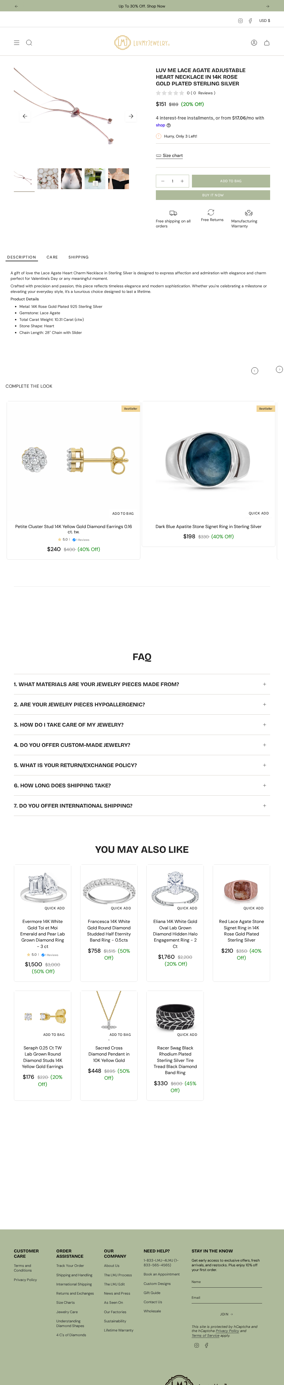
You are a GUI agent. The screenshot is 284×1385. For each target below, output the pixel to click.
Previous (25, 116)
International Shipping (74, 1284)
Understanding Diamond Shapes (70, 1323)
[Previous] (16, 6)
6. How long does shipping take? (62, 785)
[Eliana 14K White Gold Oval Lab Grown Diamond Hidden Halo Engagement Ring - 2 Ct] (175, 890)
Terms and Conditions (23, 1268)
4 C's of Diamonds (71, 1335)
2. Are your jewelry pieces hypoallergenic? (79, 704)
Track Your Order (70, 1265)
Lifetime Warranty (118, 1330)
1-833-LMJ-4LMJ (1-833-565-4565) (161, 1262)
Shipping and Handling (74, 1275)
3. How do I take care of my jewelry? (68, 724)
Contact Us (153, 1302)
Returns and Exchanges (75, 1293)
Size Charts (65, 1302)
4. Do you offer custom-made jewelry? (72, 745)
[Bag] (266, 42)
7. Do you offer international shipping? (73, 805)
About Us (112, 1265)
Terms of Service (205, 1335)
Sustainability (115, 1321)
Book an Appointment (162, 1274)
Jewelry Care (67, 1312)
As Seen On (113, 1302)
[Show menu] (16, 42)
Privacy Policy (25, 1279)
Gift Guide (152, 1292)
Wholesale (152, 1311)
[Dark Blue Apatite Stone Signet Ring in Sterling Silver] (208, 461)
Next (130, 116)
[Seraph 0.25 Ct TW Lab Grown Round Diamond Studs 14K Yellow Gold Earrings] (42, 1016)
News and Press (117, 1293)
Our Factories (115, 1312)
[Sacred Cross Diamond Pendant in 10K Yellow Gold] (108, 1016)
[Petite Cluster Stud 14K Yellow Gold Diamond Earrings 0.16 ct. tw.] (73, 461)
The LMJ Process (118, 1275)
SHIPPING (79, 257)
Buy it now (213, 195)
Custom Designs (157, 1283)
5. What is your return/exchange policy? (75, 765)
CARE (52, 257)
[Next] (267, 6)
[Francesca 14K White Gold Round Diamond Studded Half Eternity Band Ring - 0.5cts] (108, 890)
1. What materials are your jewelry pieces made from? (96, 684)
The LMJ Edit (114, 1284)
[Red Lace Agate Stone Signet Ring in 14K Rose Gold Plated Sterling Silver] (241, 890)
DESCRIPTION (21, 257)
